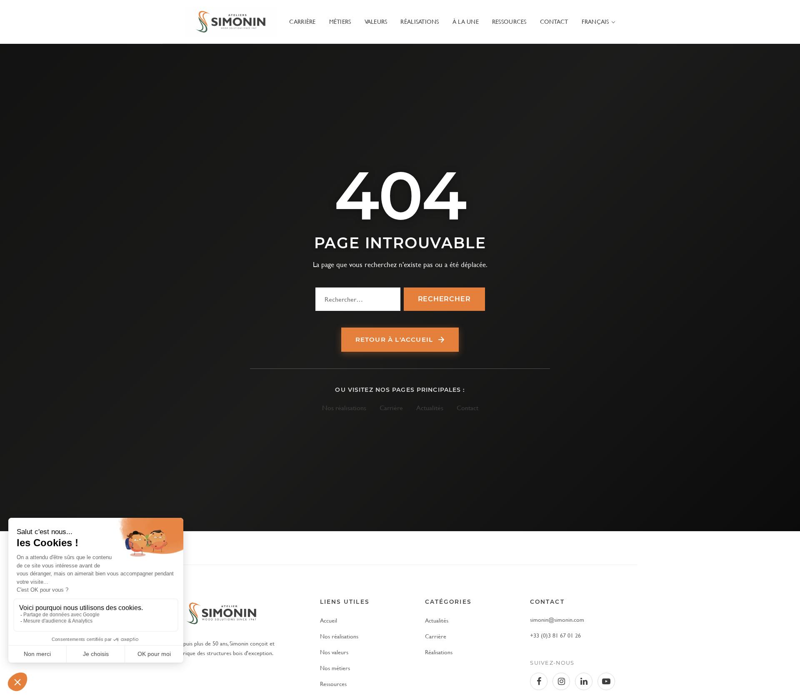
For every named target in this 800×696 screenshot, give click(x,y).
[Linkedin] (583, 681)
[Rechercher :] (357, 299)
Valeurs (376, 21)
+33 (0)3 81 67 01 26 (555, 635)
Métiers (340, 21)
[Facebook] (539, 681)
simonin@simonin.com (557, 619)
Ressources (509, 21)
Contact (554, 21)
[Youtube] (606, 681)
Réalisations (419, 21)
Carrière (302, 21)
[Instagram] (561, 681)
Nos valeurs (334, 652)
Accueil (328, 620)
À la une (465, 21)
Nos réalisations (344, 407)
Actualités (429, 407)
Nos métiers (335, 667)
